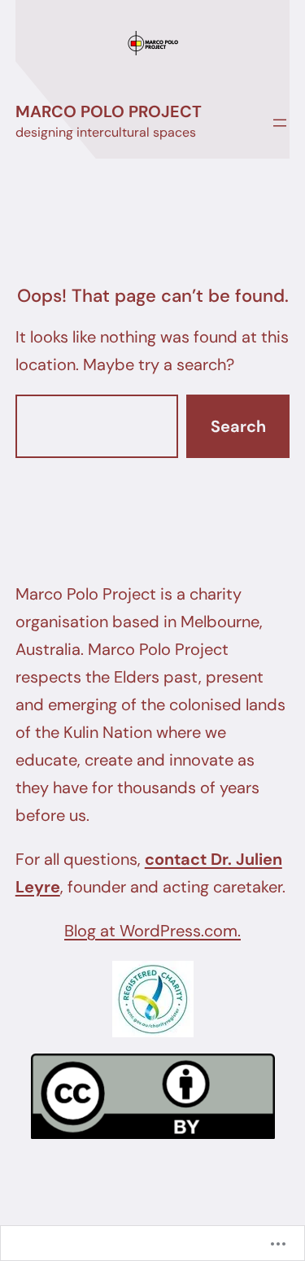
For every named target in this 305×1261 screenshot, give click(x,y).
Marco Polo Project (108, 111)
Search (238, 426)
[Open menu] (280, 123)
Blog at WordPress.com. (152, 930)
